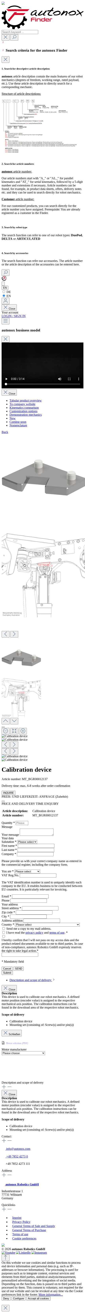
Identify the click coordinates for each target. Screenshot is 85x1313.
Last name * (10, 849)
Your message (11, 834)
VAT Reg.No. (11, 875)
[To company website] (4, 279)
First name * (10, 845)
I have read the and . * (37, 932)
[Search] (14, 37)
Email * (7, 896)
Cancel (7, 968)
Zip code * (9, 912)
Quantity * (9, 822)
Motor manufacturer (14, 1049)
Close (12, 308)
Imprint (16, 1217)
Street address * (12, 908)
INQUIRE (8, 792)
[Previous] (5, 634)
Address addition (13, 920)
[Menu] (5, 321)
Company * (9, 854)
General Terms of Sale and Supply (33, 1226)
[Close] (5, 59)
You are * (8, 871)
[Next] (14, 634)
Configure (18, 1298)
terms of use (56, 932)
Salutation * (9, 841)
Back (5, 432)
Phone (6, 900)
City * (6, 916)
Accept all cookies (38, 1298)
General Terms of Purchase (29, 1230)
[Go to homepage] (42, 28)
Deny (6, 1298)
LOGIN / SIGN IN (14, 316)
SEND (18, 968)
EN (8, 296)
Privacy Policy (21, 1222)
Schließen (14, 1034)
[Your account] (5, 301)
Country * (8, 924)
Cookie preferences (24, 1238)
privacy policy (34, 932)
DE (8, 292)
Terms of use (20, 1234)
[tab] (32, 980)
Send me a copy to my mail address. (28, 928)
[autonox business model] (3, 284)
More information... (51, 1294)
